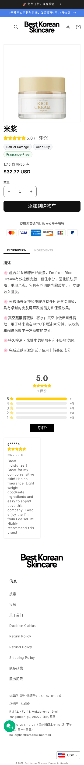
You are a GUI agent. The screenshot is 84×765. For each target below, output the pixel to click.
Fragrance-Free (18, 154)
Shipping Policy (22, 658)
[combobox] (68, 755)
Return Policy (20, 636)
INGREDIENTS (43, 250)
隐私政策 (16, 668)
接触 (12, 604)
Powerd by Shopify (59, 763)
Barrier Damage (17, 147)
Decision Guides (22, 626)
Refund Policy (20, 647)
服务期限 (16, 679)
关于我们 (16, 615)
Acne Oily (43, 147)
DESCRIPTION (16, 250)
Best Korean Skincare (36, 763)
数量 (7, 182)
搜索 (12, 594)
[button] (6, 27)
